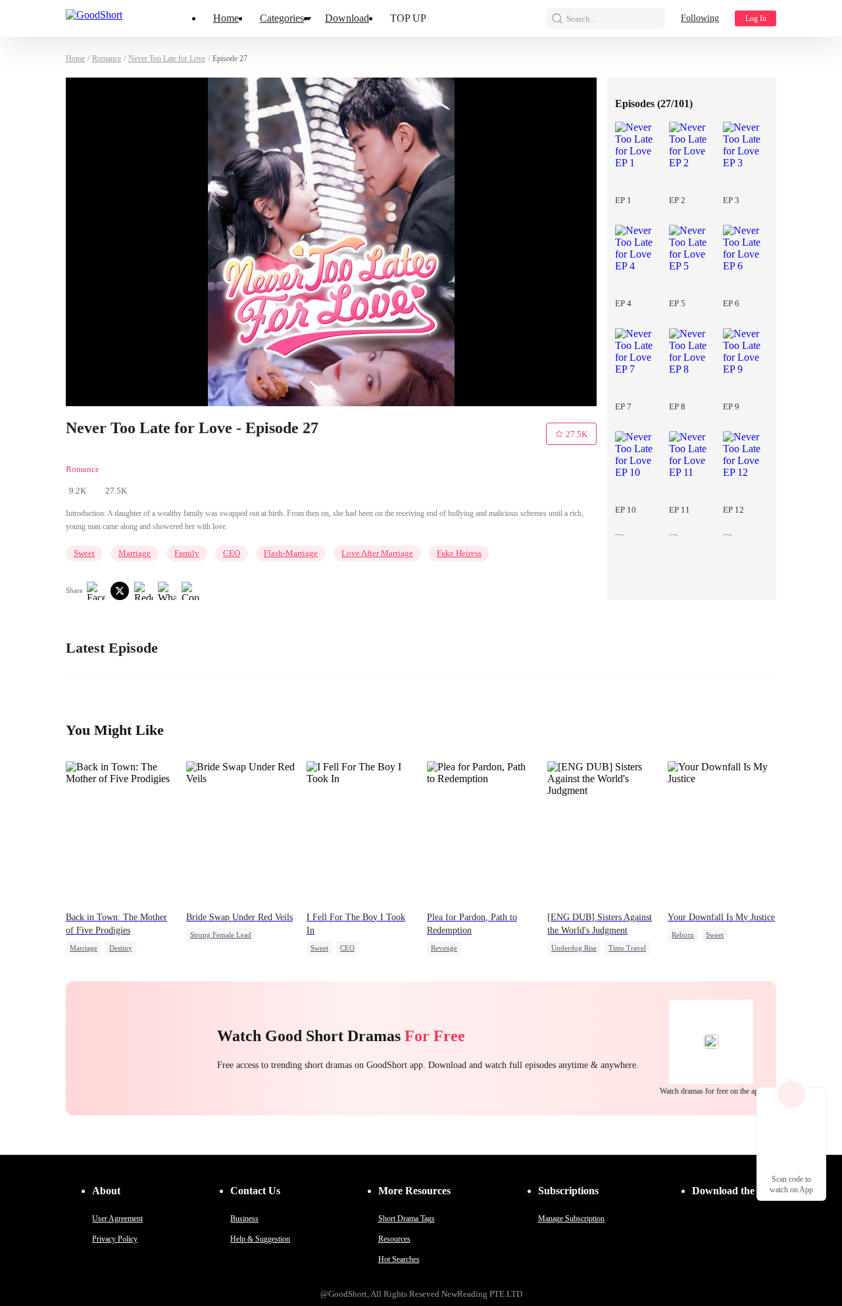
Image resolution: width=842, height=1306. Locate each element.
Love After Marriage (377, 553)
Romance (106, 58)
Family (186, 553)
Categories (282, 18)
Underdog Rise (574, 948)
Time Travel (627, 948)
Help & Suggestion (260, 1239)
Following (700, 18)
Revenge (444, 948)
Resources (394, 1239)
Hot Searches (399, 1259)
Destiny (120, 948)
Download (347, 18)
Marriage (134, 553)
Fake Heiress (459, 553)
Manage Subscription (571, 1218)
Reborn (683, 935)
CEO (231, 553)
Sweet (84, 553)
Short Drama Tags (406, 1218)
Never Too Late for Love (166, 58)
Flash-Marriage (291, 553)
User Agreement (117, 1218)
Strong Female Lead (220, 935)
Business (244, 1218)
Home (226, 18)
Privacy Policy (114, 1239)
